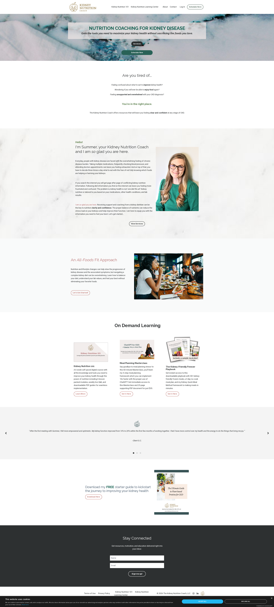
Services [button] (137, 44)
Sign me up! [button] (137, 574)
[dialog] (137, 601)
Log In (182, 7)
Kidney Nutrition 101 (120, 7)
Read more (25, 605)
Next (268, 433)
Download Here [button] (93, 497)
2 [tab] (137, 453)
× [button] (271, 598)
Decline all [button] (245, 601)
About (165, 7)
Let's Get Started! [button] (80, 293)
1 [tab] (134, 453)
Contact (173, 7)
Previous (6, 433)
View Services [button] (137, 224)
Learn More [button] (81, 394)
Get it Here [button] (126, 394)
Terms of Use (90, 593)
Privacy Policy (104, 593)
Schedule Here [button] (195, 7)
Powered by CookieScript (264, 606)
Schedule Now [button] (137, 53)
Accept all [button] (202, 601)
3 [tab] (140, 453)
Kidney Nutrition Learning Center (144, 7)
